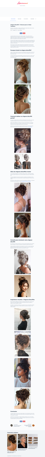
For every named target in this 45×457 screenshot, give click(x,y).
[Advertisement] (22, 12)
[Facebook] (21, 33)
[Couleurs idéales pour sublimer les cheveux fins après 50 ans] (33, 440)
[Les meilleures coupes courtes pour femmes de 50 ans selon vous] (22, 441)
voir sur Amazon (30, 126)
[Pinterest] (24, 33)
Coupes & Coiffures (19, 30)
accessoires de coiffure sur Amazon (26, 181)
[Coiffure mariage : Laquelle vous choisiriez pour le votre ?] (12, 442)
